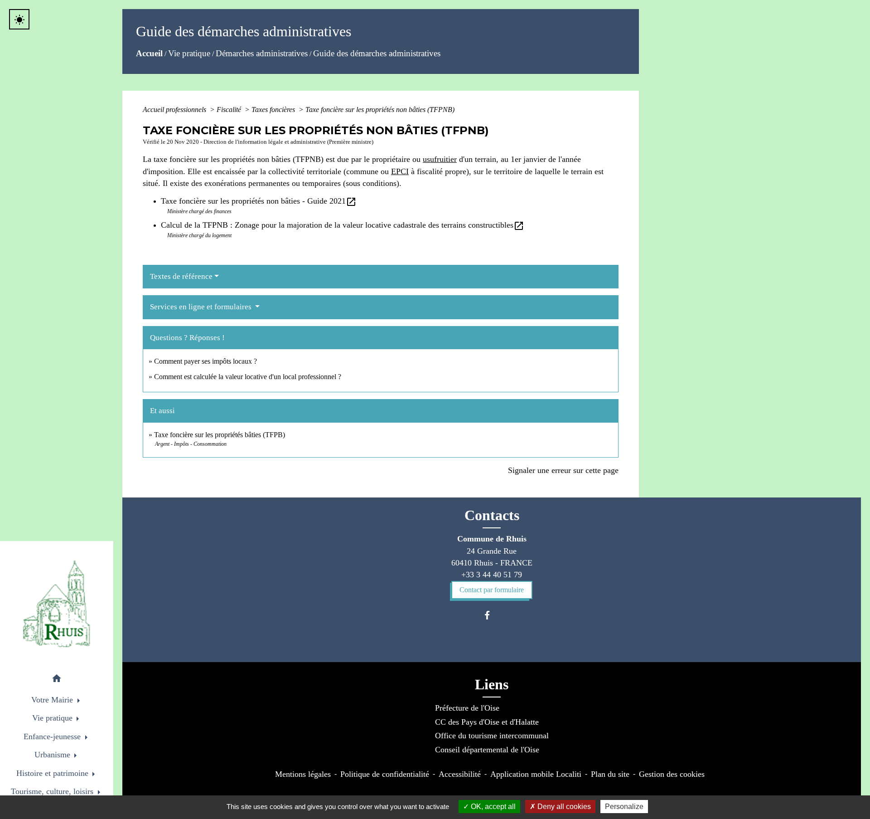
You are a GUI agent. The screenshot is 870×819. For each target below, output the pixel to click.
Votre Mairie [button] (53, 699)
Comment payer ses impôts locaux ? (205, 361)
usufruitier (440, 159)
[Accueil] (57, 603)
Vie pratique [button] (53, 717)
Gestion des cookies (672, 774)
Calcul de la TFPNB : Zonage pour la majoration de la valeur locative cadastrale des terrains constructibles (342, 224)
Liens (491, 684)
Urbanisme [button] (53, 754)
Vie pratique (189, 53)
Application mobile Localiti (535, 774)
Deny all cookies (563, 806)
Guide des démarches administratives (376, 53)
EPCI (400, 171)
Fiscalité (230, 109)
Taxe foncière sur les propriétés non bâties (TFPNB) (379, 109)
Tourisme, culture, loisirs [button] (53, 791)
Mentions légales (303, 774)
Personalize (624, 806)
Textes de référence (181, 276)
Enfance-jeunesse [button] (53, 736)
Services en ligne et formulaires (201, 306)
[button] (56, 680)
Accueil (149, 53)
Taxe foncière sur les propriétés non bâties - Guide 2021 (259, 200)
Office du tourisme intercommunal (492, 735)
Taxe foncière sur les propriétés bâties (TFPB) (219, 435)
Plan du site (610, 774)
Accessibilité (460, 774)
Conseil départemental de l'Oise (487, 749)
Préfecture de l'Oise (467, 707)
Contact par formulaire (491, 590)
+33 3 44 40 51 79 (491, 574)
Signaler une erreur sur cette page (563, 470)
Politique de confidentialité (384, 774)
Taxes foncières (274, 109)
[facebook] (491, 615)
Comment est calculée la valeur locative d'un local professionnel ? (247, 376)
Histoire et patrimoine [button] (53, 773)
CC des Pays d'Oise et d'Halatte (487, 721)
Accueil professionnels (175, 109)
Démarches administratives (262, 53)
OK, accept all (492, 806)
